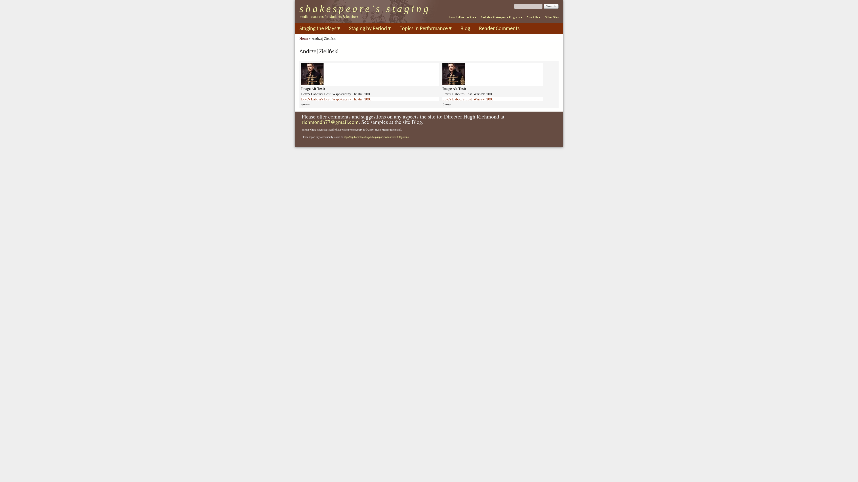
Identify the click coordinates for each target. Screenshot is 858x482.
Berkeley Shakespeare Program (501, 17)
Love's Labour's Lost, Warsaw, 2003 (468, 99)
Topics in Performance (426, 28)
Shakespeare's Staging (365, 8)
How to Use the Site (462, 17)
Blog (465, 28)
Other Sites (552, 17)
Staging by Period (370, 28)
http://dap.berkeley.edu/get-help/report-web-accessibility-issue (376, 137)
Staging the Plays (319, 28)
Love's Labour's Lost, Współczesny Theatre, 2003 (336, 99)
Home (303, 38)
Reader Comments (499, 28)
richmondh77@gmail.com (330, 121)
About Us (533, 17)
